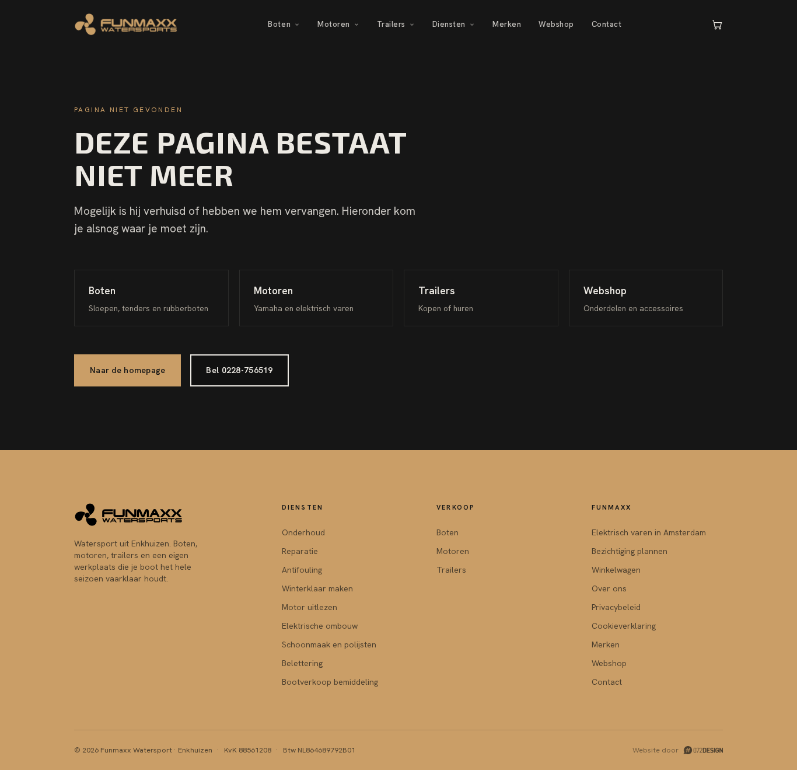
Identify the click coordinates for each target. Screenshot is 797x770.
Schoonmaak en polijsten (329, 644)
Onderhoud (303, 532)
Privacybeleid (616, 607)
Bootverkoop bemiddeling (330, 682)
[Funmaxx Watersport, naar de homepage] (126, 24)
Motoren (333, 24)
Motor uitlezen (309, 607)
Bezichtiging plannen (629, 551)
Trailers (391, 24)
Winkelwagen (616, 570)
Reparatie (300, 551)
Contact (607, 24)
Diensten (449, 24)
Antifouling (302, 570)
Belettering (302, 663)
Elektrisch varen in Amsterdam (649, 532)
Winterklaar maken (317, 588)
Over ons (609, 588)
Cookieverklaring (624, 626)
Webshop (556, 24)
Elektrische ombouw (320, 626)
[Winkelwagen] (717, 24)
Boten (279, 24)
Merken (506, 24)
